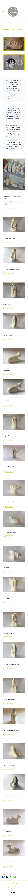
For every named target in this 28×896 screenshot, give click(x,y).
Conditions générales (14, 888)
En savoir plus (8, 243)
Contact (14, 890)
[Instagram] (14, 892)
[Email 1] (16, 892)
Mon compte (14, 884)
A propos (14, 886)
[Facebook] (11, 892)
